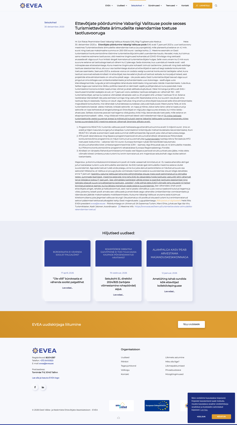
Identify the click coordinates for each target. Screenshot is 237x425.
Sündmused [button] (154, 5)
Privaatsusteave (173, 370)
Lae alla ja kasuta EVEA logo (46, 378)
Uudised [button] (121, 5)
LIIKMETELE (204, 5)
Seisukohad (50, 22)
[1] (150, 50)
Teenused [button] (170, 5)
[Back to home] (31, 5)
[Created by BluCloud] (118, 417)
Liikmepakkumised (175, 366)
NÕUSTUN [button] (221, 417)
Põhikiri (124, 361)
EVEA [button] (107, 5)
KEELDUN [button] (201, 417)
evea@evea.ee (98, 203)
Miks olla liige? (172, 361)
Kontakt (185, 5)
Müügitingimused (174, 374)
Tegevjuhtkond (128, 366)
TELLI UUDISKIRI (191, 324)
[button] (216, 5)
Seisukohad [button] (136, 5)
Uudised (125, 357)
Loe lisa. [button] (204, 410)
